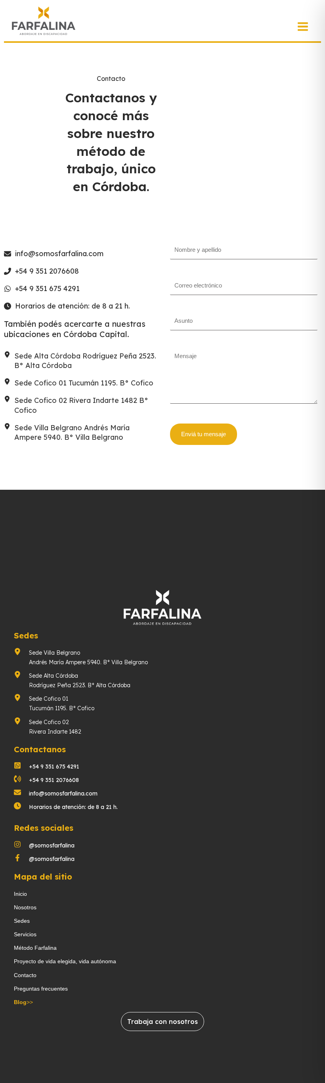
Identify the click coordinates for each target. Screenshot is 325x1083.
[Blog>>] (23, 1002)
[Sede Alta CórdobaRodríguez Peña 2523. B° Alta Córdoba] (72, 680)
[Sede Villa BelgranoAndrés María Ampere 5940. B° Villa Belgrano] (81, 657)
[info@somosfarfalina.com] (53, 254)
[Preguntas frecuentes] (41, 988)
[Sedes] (22, 921)
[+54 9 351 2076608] (41, 271)
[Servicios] (25, 934)
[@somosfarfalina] (44, 845)
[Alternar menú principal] (302, 26)
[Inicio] (20, 894)
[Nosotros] (25, 907)
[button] (162, 1021)
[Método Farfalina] (35, 948)
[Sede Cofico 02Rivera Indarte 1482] (47, 726)
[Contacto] (25, 975)
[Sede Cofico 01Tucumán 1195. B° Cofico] (55, 703)
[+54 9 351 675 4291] (42, 288)
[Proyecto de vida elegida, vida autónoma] (65, 961)
